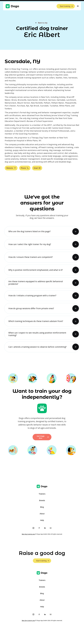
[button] (78, 6)
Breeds (42, 500)
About (42, 514)
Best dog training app (28, 534)
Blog (42, 507)
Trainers (42, 494)
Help (42, 520)
